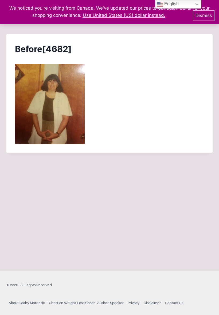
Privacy (133, 303)
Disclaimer (152, 303)
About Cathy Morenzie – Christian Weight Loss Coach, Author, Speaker (66, 303)
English (171, 4)
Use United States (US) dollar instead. (124, 15)
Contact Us (174, 303)
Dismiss (203, 15)
